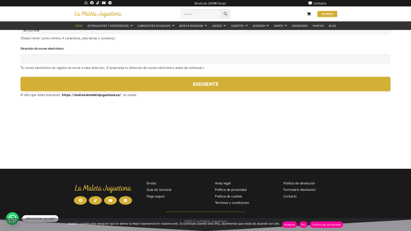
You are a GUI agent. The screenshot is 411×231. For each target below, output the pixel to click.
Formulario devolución (299, 189)
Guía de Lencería (159, 189)
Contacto (290, 196)
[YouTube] (104, 2)
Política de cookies (228, 196)
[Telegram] (110, 2)
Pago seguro (156, 196)
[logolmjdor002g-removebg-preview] (98, 13)
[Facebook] (92, 2)
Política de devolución (299, 183)
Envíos (151, 183)
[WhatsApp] (86, 2)
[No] (406, 224)
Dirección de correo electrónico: (43, 48)
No (303, 224)
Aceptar (289, 224)
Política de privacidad (230, 189)
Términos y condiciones (232, 202)
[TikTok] (97, 2)
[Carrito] (309, 14)
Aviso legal (223, 183)
